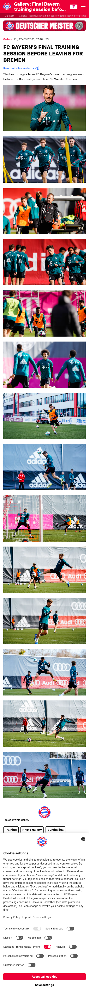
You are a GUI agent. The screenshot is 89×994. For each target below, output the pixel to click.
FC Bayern (9, 15)
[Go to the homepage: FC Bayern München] (7, 6)
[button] (44, 108)
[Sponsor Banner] (44, 25)
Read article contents (18, 68)
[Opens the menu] (83, 6)
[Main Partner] (73, 7)
